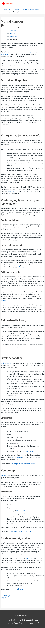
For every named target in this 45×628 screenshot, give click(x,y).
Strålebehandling (6, 363)
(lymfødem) (23, 267)
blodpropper (11, 191)
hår (17, 511)
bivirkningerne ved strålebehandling (23, 464)
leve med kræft (17, 589)
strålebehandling (29, 52)
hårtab (24, 511)
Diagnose (13, 36)
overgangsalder (16, 457)
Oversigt (13, 30)
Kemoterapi (5, 475)
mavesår (22, 514)
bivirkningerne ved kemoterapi (21, 531)
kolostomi (4, 300)
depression (29, 558)
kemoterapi (4, 54)
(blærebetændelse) (28, 451)
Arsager (12, 33)
